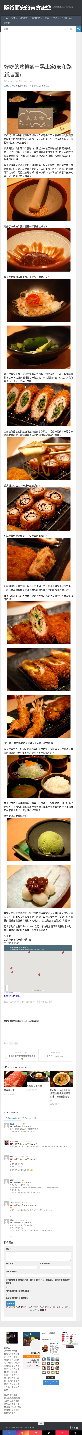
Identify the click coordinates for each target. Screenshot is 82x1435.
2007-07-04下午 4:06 (22, 1124)
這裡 (12, 1398)
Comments (13, 1118)
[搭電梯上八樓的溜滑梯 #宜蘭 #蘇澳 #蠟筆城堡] (44, 1368)
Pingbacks (30, 1118)
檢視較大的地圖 (12, 996)
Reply (11, 1138)
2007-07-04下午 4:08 (26, 1141)
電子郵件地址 (45, 1263)
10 (25, 1073)
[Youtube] (77, 1427)
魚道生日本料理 (34, 1085)
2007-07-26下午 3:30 (21, 1202)
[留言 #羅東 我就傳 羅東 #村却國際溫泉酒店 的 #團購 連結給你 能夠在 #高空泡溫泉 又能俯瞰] (44, 1372)
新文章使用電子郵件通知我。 (17, 1298)
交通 (47, 18)
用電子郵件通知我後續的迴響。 (18, 1291)
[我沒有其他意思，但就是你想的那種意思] (44, 1359)
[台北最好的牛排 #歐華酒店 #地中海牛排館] (52, 1368)
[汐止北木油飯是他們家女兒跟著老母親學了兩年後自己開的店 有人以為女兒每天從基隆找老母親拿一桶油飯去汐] (52, 1372)
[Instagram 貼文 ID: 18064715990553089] (57, 1372)
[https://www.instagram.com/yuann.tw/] (22, 1432)
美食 (13, 18)
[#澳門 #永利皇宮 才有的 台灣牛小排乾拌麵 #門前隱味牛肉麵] (57, 1363)
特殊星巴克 (67, 18)
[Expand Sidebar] (78, 29)
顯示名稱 (9, 1263)
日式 (11, 1043)
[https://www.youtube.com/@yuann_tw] (35, 1432)
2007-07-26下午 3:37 (21, 1220)
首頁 (6, 86)
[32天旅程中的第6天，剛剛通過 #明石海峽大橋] (52, 1359)
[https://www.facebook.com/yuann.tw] (9, 1432)
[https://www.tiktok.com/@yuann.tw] (49, 1432)
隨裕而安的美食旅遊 (27, 8)
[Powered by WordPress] (14, 1427)
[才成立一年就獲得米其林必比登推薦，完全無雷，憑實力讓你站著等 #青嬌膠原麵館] (44, 1363)
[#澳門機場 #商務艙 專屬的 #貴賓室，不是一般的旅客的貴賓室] (48, 1368)
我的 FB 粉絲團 (10, 1407)
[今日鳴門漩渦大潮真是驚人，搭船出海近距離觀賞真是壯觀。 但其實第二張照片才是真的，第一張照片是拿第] (48, 1359)
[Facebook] (70, 1427)
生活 (55, 18)
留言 (8, 1249)
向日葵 (12, 1124)
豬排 (16, 1043)
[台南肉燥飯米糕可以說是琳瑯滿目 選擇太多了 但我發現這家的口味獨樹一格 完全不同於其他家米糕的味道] (48, 1372)
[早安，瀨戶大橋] (57, 1359)
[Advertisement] (38, 49)
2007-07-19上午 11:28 (21, 1180)
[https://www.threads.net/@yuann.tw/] (75, 1432)
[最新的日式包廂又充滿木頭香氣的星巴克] (48, 1363)
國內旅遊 (24, 18)
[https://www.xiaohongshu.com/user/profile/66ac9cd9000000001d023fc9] (62, 1432)
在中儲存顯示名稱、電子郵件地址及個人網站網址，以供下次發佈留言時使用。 (38, 1281)
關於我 (7, 23)
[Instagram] (73, 1427)
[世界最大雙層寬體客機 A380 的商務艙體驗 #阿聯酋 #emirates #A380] (52, 1363)
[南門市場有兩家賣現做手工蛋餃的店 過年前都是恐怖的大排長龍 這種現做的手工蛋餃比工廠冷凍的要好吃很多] (57, 1368)
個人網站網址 (11, 1272)
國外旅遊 (36, 18)
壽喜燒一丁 (9, 1090)
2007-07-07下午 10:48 (21, 1156)
